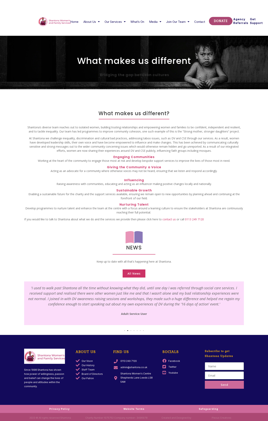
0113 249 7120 (194, 219)
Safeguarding (208, 408)
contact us (169, 219)
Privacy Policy (59, 408)
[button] (124, 330)
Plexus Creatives (221, 417)
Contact (199, 22)
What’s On (137, 22)
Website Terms (133, 408)
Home (74, 22)
